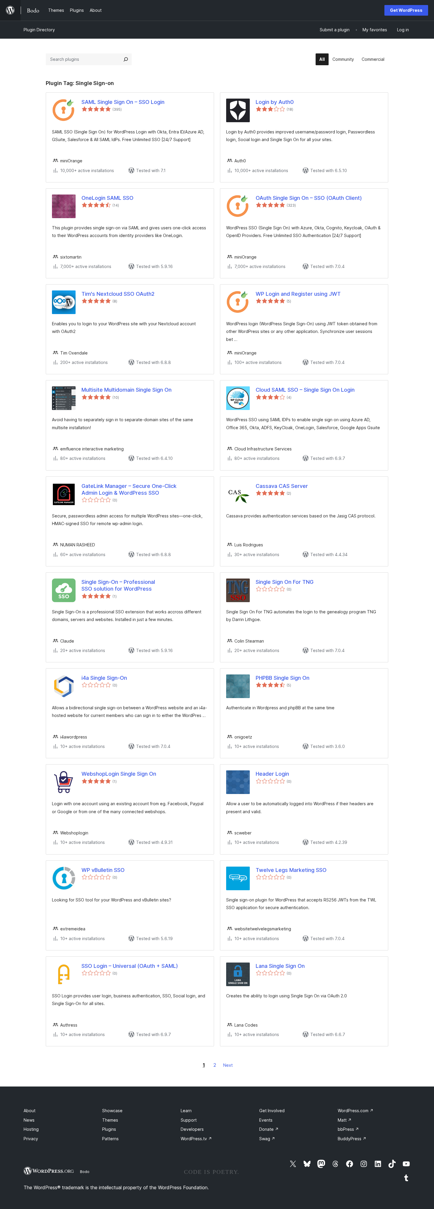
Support (189, 1120)
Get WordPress (406, 10)
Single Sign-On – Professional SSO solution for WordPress (118, 585)
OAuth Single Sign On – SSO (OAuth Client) (309, 198)
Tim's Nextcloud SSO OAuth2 (117, 294)
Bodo (84, 1171)
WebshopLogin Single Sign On (118, 774)
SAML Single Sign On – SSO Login (122, 102)
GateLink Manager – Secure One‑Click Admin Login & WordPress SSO (129, 489)
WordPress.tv (196, 1138)
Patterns (110, 1138)
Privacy (31, 1138)
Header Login (272, 774)
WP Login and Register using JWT (298, 294)
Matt (345, 1120)
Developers (192, 1129)
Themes (110, 1120)
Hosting (31, 1129)
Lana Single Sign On (280, 966)
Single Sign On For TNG (285, 582)
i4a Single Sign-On (104, 678)
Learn (186, 1110)
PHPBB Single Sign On (282, 678)
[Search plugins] (126, 59)
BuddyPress (352, 1138)
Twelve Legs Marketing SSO (291, 870)
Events (266, 1120)
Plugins (109, 1129)
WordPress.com (355, 1110)
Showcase (112, 1110)
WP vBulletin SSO (103, 870)
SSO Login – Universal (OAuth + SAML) (129, 966)
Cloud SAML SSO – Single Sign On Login (305, 390)
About (29, 1110)
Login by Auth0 (275, 102)
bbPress (348, 1129)
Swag (267, 1138)
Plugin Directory (39, 29)
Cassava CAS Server (282, 486)
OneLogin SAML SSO (107, 198)
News (29, 1120)
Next (228, 1065)
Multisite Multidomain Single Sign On (126, 390)
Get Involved (272, 1110)
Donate (269, 1129)
